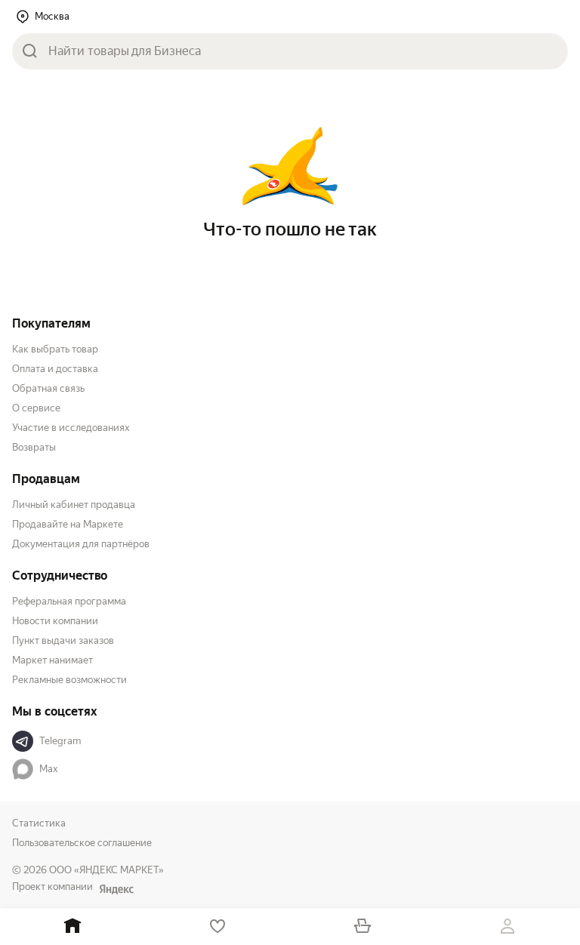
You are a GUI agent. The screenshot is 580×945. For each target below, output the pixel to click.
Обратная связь (48, 388)
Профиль (507, 926)
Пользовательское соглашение (82, 842)
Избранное (217, 926)
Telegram (60, 740)
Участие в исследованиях (71, 427)
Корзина (362, 926)
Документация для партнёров (81, 543)
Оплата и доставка (55, 368)
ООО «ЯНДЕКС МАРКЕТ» (106, 870)
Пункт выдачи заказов (63, 640)
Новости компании (55, 620)
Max (48, 768)
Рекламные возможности (69, 679)
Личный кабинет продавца (73, 504)
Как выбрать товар (55, 349)
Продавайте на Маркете (67, 524)
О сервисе (36, 408)
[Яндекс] (116, 889)
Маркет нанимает (52, 660)
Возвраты (34, 447)
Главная (72, 926)
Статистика (39, 823)
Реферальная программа (69, 601)
